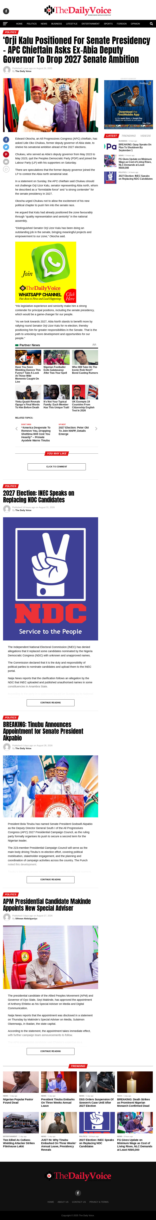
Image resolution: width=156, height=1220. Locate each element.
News (44, 23)
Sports (108, 23)
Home (19, 23)
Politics (32, 23)
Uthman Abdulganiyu (26, 918)
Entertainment (91, 23)
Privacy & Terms (98, 1202)
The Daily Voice (23, 71)
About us (63, 1202)
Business (56, 23)
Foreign (122, 23)
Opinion (135, 23)
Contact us (79, 1202)
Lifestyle (71, 23)
